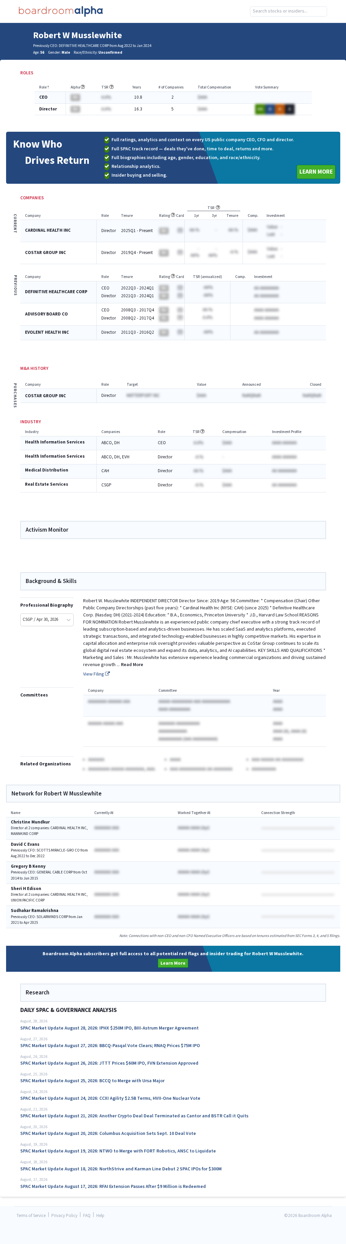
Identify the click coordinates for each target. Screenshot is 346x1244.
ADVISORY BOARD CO (46, 314)
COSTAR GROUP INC (45, 253)
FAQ (87, 1216)
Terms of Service (31, 1216)
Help (100, 1216)
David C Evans (25, 844)
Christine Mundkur (30, 822)
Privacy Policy (64, 1216)
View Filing (94, 674)
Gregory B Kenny (28, 866)
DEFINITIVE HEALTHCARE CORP (56, 292)
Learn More (316, 172)
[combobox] (288, 11)
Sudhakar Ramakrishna (34, 911)
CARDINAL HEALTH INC (48, 230)
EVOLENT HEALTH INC (47, 332)
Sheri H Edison (26, 889)
